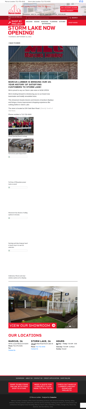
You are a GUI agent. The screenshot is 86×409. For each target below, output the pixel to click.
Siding (36, 21)
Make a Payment (67, 11)
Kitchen (62, 21)
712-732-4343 (46, 1)
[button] (66, 326)
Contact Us (40, 14)
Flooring (53, 21)
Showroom (26, 14)
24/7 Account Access (69, 7)
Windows (44, 21)
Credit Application (51, 14)
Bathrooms (46, 23)
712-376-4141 (20, 1)
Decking (29, 21)
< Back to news (14, 43)
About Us (33, 14)
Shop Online (62, 14)
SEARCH (75, 18)
